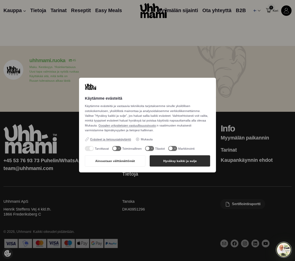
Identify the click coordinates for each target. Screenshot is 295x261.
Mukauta (147, 139)
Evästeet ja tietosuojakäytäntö (110, 139)
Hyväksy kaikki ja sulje (180, 161)
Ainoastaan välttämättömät (115, 161)
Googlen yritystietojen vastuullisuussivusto (127, 125)
